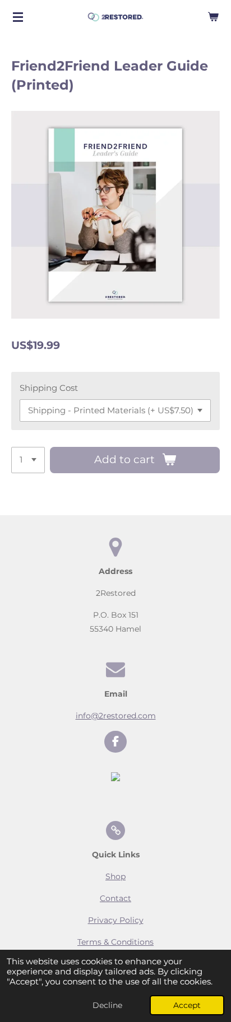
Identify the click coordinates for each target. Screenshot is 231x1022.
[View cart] (213, 17)
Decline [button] (107, 1005)
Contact (115, 898)
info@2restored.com (116, 716)
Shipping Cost (49, 387)
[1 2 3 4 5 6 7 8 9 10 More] (28, 460)
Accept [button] (187, 1005)
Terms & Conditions (115, 942)
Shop (115, 876)
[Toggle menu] (18, 17)
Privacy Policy (116, 920)
